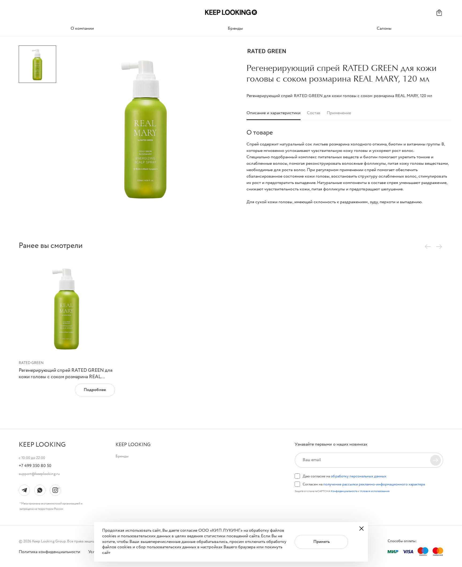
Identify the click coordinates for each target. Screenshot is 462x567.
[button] (133, 445)
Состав (313, 113)
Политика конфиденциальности (49, 552)
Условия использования (375, 491)
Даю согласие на (344, 476)
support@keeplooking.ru (39, 474)
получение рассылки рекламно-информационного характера (374, 484)
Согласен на (364, 484)
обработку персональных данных (358, 476)
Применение (339, 113)
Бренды (122, 456)
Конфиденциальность (344, 491)
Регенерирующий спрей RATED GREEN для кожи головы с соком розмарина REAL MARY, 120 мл (66, 376)
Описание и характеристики (274, 113)
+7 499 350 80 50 (35, 466)
